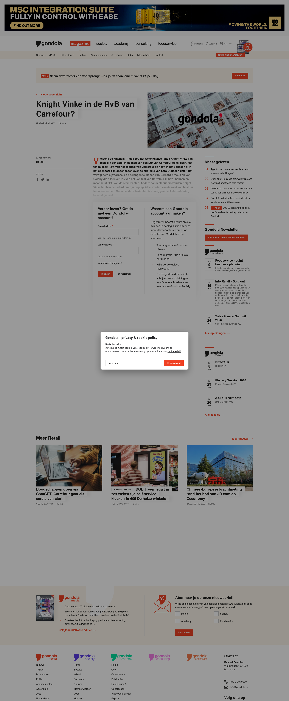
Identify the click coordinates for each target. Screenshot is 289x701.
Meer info (113, 363)
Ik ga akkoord (173, 363)
